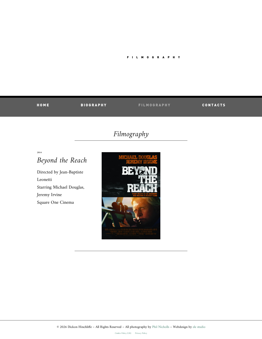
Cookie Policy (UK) (123, 333)
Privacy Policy (141, 333)
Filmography (131, 134)
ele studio (199, 327)
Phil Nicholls (160, 327)
